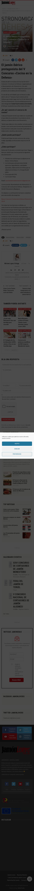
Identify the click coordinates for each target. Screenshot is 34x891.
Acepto (17, 444)
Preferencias (17, 454)
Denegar (17, 449)
